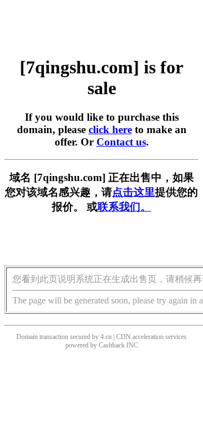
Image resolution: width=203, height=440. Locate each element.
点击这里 (133, 192)
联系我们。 (124, 207)
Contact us (121, 142)
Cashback (112, 345)
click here (110, 129)
